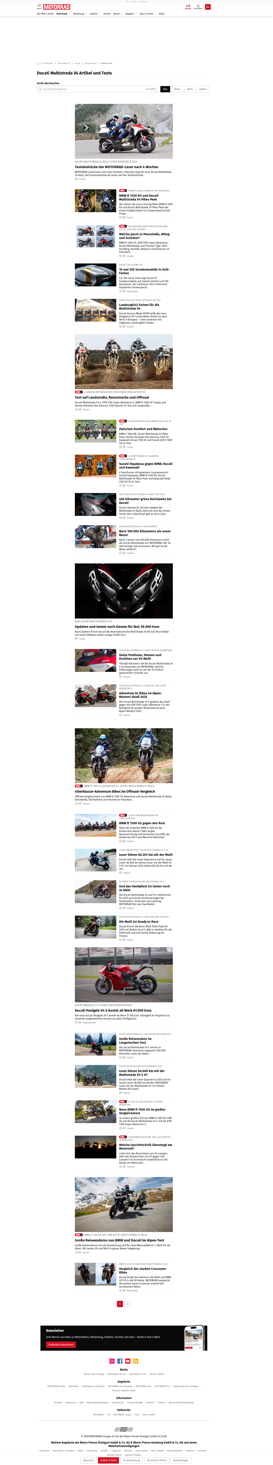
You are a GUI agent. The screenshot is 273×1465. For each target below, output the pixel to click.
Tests (190, 89)
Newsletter (74, 1386)
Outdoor (190, 1450)
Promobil (201, 1450)
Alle (165, 89)
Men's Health (157, 1450)
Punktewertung (131, 1460)
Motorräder (62, 13)
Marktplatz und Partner (93, 1386)
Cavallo (104, 1450)
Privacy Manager (135, 1402)
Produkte (143, 1)
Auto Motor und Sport (63, 1450)
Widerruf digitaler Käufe (124, 1390)
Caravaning (91, 1450)
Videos (203, 89)
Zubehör (94, 13)
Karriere (150, 1402)
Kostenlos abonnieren (61, 1344)
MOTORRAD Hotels (56, 1386)
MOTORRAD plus (144, 1386)
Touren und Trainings (94, 1374)
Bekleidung (78, 13)
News (177, 89)
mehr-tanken (141, 1450)
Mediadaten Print (137, 1374)
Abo (127, 1)
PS (108, 1414)
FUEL (137, 1414)
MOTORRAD (98, 1414)
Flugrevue (116, 1450)
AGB (81, 1402)
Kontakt (58, 1402)
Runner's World (114, 1455)
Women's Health (133, 1455)
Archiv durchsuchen (48, 83)
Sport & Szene (146, 13)
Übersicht (88, 1460)
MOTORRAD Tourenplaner (120, 1386)
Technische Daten (157, 1460)
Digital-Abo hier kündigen (185, 1386)
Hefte (134, 1)
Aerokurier (44, 1450)
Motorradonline (174, 1450)
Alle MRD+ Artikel (45, 13)
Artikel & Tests (108, 1460)
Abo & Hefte (149, 1414)
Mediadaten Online (117, 1374)
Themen (161, 1402)
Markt (161, 13)
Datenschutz (118, 1402)
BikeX (80, 1450)
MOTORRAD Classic (122, 1414)
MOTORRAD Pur (162, 1386)
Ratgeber (129, 13)
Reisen (116, 13)
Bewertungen (180, 1460)
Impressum (70, 1402)
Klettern (128, 1450)
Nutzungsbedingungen (98, 1402)
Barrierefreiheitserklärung (181, 1402)
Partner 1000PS (157, 1374)
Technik (107, 13)
